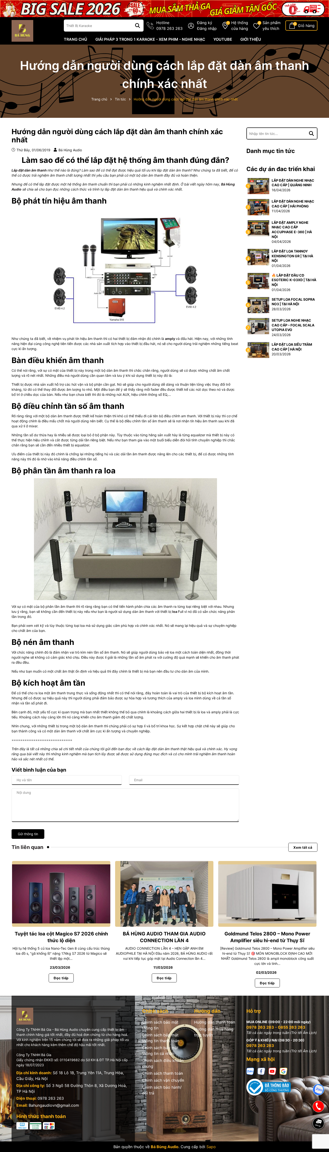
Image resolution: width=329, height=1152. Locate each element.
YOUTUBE (222, 39)
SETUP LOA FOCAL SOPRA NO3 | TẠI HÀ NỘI (293, 301)
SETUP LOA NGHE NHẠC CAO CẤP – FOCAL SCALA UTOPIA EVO (293, 325)
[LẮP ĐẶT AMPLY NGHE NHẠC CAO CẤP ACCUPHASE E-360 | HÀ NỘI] (258, 228)
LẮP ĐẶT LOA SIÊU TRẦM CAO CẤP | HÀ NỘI (292, 346)
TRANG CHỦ (75, 39)
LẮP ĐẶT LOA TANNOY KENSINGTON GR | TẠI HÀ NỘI (292, 256)
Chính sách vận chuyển (163, 1080)
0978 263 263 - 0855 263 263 (275, 1027)
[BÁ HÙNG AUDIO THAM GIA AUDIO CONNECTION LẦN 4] (164, 894)
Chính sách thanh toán (162, 1073)
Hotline (169, 25)
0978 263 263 (51, 1098)
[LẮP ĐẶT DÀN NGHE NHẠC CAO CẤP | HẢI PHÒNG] (258, 207)
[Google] (283, 1071)
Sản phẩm (272, 25)
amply (170, 339)
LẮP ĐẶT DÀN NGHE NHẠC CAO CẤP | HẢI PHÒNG (293, 203)
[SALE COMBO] (164, 8)
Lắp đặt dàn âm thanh (29, 170)
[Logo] (22, 30)
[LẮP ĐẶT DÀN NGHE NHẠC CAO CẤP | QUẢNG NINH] (258, 186)
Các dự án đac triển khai (280, 169)
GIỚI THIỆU (250, 39)
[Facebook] (261, 1071)
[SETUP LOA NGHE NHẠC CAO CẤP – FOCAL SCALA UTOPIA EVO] (258, 326)
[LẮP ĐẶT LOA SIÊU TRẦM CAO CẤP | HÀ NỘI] (258, 350)
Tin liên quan (27, 847)
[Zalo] (250, 1071)
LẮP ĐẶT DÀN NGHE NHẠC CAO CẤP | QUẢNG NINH (293, 182)
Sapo (211, 1146)
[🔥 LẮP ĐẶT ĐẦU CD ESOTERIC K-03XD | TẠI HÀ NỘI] (258, 280)
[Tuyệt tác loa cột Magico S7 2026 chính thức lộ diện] (61, 894)
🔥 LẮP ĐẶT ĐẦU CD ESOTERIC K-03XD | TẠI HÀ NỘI (294, 280)
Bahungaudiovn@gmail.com (54, 1105)
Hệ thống (239, 25)
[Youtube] (272, 1071)
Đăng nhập (207, 28)
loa (174, 611)
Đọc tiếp (61, 978)
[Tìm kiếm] (138, 26)
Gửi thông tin (28, 834)
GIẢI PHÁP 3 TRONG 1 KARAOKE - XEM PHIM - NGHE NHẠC (150, 39)
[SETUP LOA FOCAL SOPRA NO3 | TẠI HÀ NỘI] (258, 305)
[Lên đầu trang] (318, 1140)
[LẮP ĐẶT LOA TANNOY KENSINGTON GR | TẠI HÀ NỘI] (258, 257)
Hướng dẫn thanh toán (214, 1022)
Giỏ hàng (306, 25)
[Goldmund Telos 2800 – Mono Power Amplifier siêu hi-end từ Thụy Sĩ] (267, 894)
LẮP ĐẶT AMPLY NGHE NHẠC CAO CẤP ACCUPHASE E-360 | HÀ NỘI (292, 229)
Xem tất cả (302, 847)
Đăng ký (204, 22)
